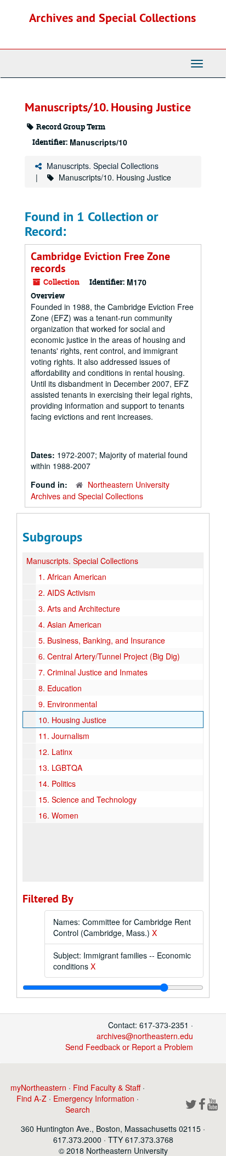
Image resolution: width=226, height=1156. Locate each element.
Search (77, 1109)
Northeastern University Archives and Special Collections (100, 490)
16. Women (58, 815)
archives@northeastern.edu (145, 1035)
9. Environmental (67, 703)
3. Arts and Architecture (79, 608)
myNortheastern (38, 1087)
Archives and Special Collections (112, 17)
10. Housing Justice (72, 719)
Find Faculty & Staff (106, 1087)
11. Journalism (63, 735)
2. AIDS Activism (66, 592)
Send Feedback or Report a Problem (129, 1046)
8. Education (60, 688)
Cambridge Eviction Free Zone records (100, 262)
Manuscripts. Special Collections (103, 165)
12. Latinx (55, 751)
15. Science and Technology (87, 799)
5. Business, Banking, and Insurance (101, 640)
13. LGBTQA (60, 767)
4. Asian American (69, 624)
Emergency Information (93, 1098)
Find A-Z (31, 1098)
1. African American (72, 576)
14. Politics (57, 783)
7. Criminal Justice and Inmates (93, 672)
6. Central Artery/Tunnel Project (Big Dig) (109, 656)
